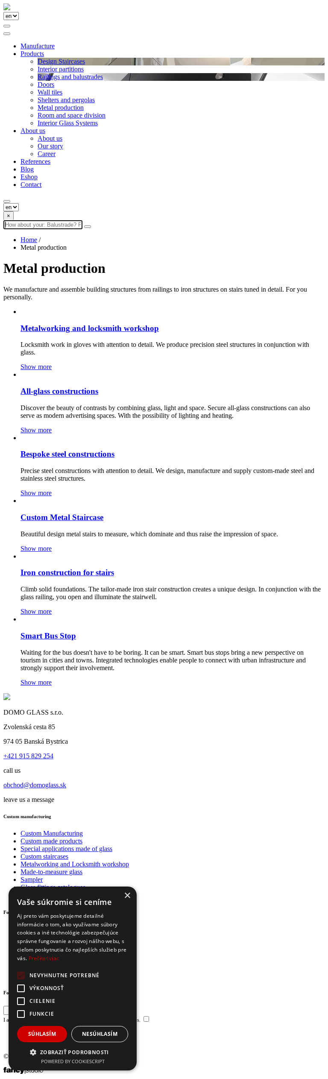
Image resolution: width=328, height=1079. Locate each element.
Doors (46, 84)
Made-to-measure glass (51, 871)
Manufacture (37, 46)
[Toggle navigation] (6, 34)
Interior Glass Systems (68, 123)
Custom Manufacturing (51, 833)
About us (50, 138)
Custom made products (51, 841)
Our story (50, 146)
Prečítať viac (44, 958)
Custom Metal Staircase (61, 517)
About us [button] (32, 130)
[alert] (73, 978)
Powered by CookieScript (73, 1061)
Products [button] (32, 53)
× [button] (127, 896)
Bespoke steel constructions (67, 453)
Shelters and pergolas (66, 99)
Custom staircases (44, 856)
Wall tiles (50, 92)
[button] (72, 1052)
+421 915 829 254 (28, 756)
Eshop (29, 176)
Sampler (31, 879)
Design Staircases (61, 61)
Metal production (61, 107)
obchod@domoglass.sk (34, 785)
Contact (30, 184)
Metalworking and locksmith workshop (89, 328)
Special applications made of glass (66, 848)
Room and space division (71, 115)
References (35, 161)
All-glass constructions (59, 391)
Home (28, 239)
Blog (27, 169)
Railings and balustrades (70, 76)
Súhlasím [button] (42, 1034)
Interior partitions (61, 69)
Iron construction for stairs (67, 572)
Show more (36, 366)
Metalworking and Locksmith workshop (74, 864)
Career (47, 153)
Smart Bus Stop (48, 635)
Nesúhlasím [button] (99, 1034)
